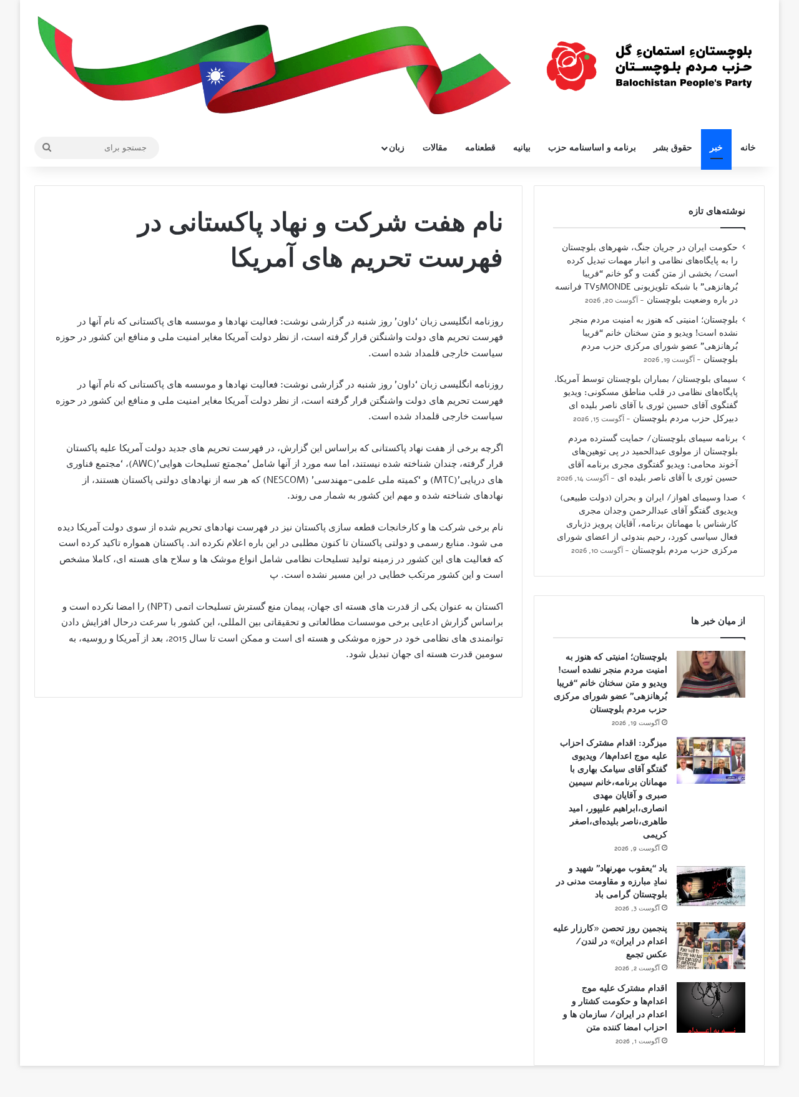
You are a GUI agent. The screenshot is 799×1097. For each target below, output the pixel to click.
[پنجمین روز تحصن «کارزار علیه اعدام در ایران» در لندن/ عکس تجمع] (711, 945)
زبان (396, 148)
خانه (748, 148)
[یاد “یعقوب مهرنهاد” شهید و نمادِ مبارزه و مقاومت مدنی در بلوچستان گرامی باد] (711, 885)
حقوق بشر (673, 148)
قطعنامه (480, 148)
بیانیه (522, 148)
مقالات (435, 148)
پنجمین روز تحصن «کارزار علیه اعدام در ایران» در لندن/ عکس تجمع (610, 941)
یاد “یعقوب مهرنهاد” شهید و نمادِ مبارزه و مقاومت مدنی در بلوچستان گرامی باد (611, 881)
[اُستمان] (649, 60)
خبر (716, 148)
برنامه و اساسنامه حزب (592, 148)
